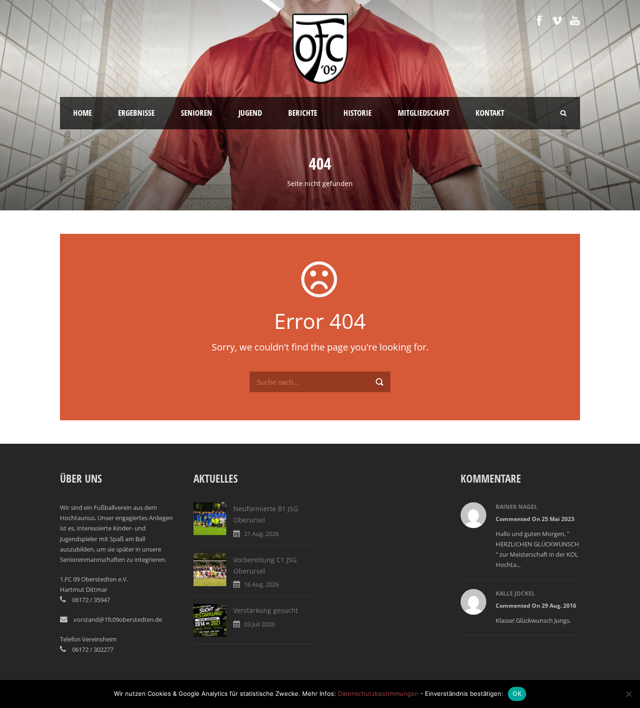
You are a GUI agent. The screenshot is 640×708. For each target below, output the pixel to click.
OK (517, 693)
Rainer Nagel (516, 507)
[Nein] (628, 694)
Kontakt (490, 112)
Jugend (250, 112)
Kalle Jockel (515, 593)
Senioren (196, 112)
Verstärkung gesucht (265, 610)
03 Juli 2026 (259, 624)
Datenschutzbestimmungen (378, 693)
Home (82, 112)
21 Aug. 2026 (261, 533)
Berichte (302, 112)
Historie (357, 112)
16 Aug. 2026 (261, 584)
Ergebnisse (136, 112)
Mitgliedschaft (423, 112)
